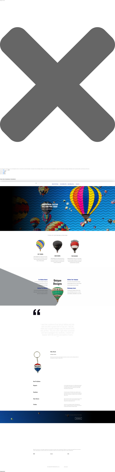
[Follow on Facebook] (51, 462)
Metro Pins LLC (62, 466)
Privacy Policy (2, 181)
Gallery (34, 459)
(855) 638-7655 (52, 458)
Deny (4, 179)
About (34, 456)
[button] (57, 84)
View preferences (7, 179)
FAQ (33, 458)
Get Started (78, 418)
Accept (1, 179)
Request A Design (52, 456)
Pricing (34, 463)
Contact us (45, 212)
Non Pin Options (54, 361)
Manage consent (2, 471)
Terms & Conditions (70, 458)
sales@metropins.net (53, 459)
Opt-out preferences (3, 180)
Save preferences (13, 179)
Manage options (2, 174)
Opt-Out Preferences (70, 459)
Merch (34, 461)
